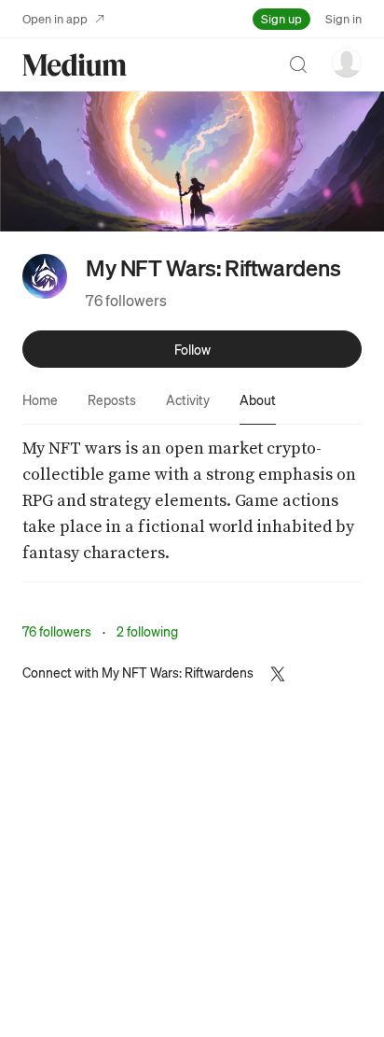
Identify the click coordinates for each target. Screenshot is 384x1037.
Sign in (343, 18)
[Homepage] (74, 65)
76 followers (126, 300)
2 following (147, 631)
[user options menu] (347, 62)
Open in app (55, 18)
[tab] (40, 399)
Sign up (281, 18)
